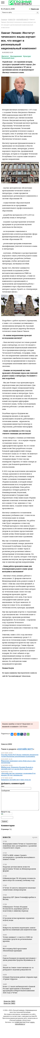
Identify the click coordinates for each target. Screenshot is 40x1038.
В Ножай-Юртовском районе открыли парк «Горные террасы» (20, 978)
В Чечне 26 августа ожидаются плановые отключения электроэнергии (19, 889)
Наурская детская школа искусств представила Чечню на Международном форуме (19, 869)
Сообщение (5, 790)
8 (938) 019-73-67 (20, 1022)
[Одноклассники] (15, 734)
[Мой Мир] (18, 734)
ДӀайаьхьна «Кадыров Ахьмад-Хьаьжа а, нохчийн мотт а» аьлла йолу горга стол (17, 768)
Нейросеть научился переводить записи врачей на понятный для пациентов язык (19, 929)
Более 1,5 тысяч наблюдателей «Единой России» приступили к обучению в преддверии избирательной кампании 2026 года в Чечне (19, 989)
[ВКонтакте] (12, 734)
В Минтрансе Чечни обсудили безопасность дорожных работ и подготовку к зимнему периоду (16, 909)
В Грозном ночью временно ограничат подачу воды (18, 919)
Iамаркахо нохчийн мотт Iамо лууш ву (16, 780)
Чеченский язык (8, 58)
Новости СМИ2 (9, 1001)
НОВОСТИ (11, 19)
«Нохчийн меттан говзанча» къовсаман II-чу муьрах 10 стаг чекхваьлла (18, 774)
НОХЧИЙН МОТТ (22, 19)
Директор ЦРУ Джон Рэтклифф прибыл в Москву (19, 898)
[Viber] (25, 734)
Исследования (16, 56)
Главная (4, 19)
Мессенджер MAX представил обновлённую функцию (15, 950)
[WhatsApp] (28, 734)
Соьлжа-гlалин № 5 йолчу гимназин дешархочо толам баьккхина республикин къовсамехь (19, 755)
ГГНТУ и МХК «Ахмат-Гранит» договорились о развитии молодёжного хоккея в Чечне (19, 857)
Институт (5, 56)
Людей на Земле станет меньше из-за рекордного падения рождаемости (18, 968)
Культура (27, 56)
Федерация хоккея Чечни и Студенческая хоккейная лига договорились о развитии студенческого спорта (20, 846)
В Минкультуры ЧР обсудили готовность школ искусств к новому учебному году (19, 879)
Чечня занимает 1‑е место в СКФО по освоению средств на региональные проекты (18, 939)
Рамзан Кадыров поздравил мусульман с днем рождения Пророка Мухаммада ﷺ (19, 959)
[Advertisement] (20, 699)
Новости (6, 837)
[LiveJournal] (21, 734)
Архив (34, 837)
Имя (2, 786)
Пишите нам (35, 9)
